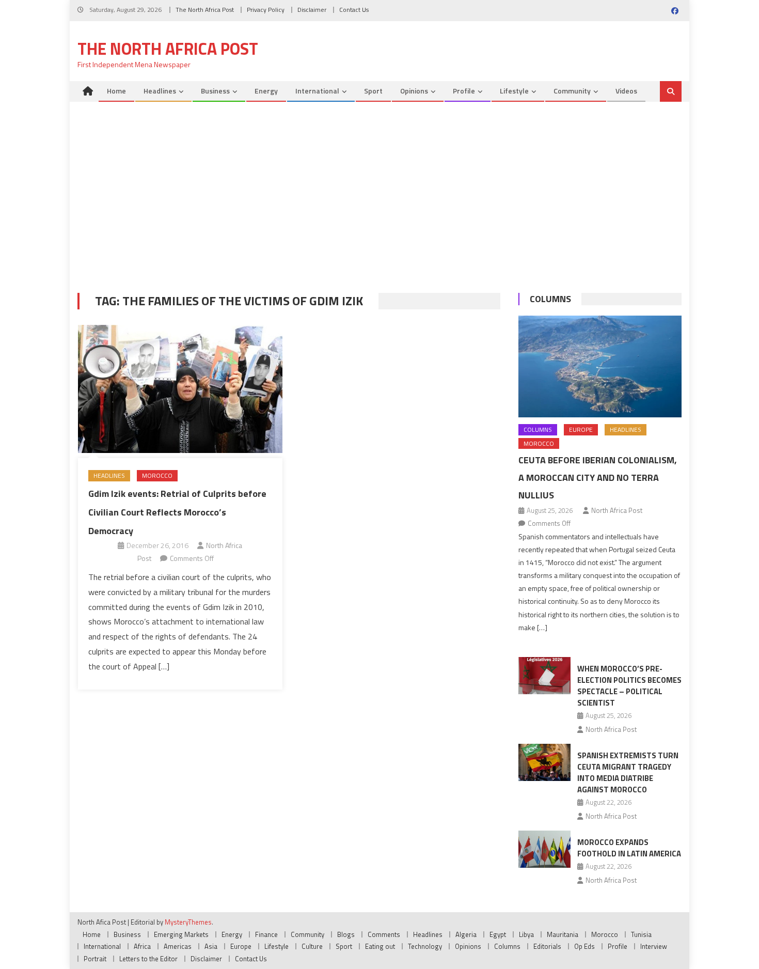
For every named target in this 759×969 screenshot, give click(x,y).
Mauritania (562, 934)
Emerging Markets (181, 934)
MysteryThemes (188, 922)
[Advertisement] (379, 200)
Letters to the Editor (148, 959)
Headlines (160, 90)
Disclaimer (311, 9)
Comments (384, 934)
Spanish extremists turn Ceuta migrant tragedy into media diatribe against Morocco (627, 772)
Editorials (547, 946)
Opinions (414, 90)
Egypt (497, 934)
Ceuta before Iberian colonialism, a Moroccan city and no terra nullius (597, 477)
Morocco (157, 475)
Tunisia (641, 934)
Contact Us (354, 9)
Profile (464, 90)
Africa (142, 946)
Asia (210, 946)
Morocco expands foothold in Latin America (629, 847)
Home (116, 90)
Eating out (380, 946)
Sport (373, 90)
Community (572, 90)
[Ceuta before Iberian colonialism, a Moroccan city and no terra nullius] (600, 366)
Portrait (95, 959)
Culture (312, 946)
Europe (581, 429)
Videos (626, 90)
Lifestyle (514, 90)
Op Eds (584, 946)
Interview (653, 946)
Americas (178, 946)
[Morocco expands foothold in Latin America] (544, 849)
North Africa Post (616, 510)
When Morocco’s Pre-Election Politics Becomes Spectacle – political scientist (629, 686)
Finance (266, 934)
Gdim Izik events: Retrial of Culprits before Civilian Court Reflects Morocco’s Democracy (177, 512)
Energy (266, 90)
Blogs (346, 934)
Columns (550, 299)
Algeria (466, 934)
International (317, 90)
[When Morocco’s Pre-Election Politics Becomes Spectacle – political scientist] (544, 675)
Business (215, 90)
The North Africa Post (205, 9)
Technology (425, 946)
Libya (526, 934)
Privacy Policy (265, 9)
